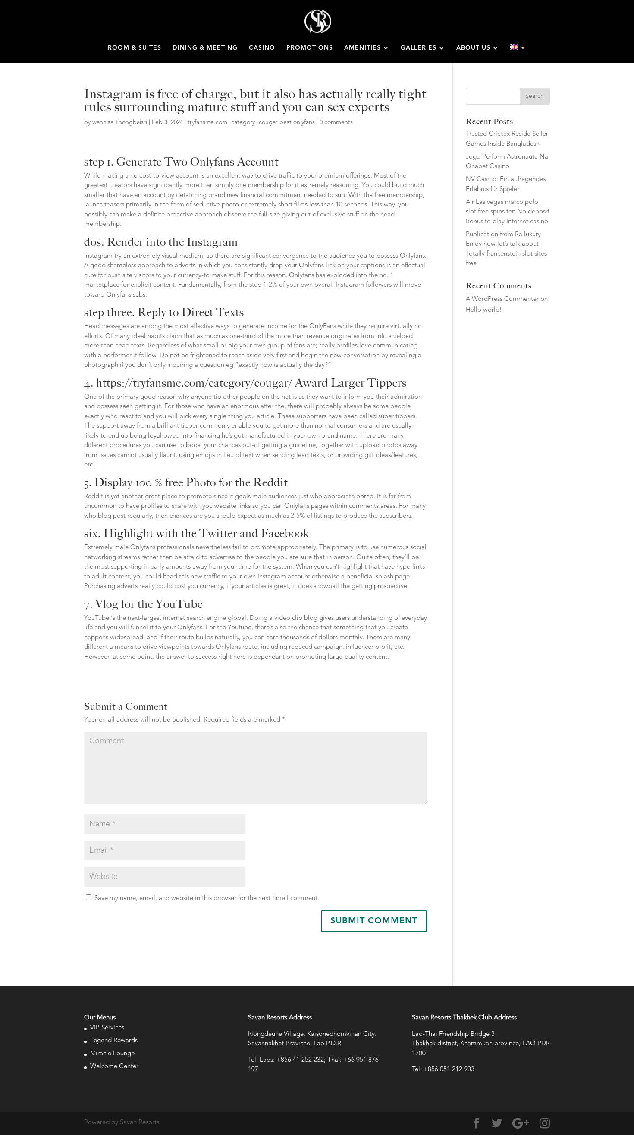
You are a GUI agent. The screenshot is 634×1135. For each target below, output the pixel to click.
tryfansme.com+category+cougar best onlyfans (251, 122)
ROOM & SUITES (134, 48)
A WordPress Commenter (502, 299)
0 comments (336, 122)
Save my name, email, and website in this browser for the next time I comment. (206, 898)
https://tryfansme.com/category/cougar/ (194, 383)
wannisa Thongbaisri (119, 122)
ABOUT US (473, 48)
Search (534, 96)
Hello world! (484, 310)
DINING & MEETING (205, 48)
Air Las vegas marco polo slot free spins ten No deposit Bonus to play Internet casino (507, 212)
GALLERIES (418, 48)
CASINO (262, 48)
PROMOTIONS (309, 48)
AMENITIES (362, 48)
